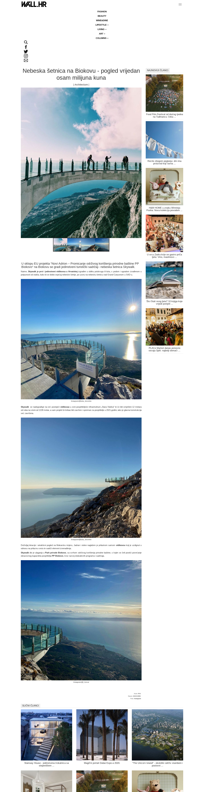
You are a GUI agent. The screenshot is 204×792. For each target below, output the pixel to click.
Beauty (102, 16)
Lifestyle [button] (101, 25)
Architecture (81, 84)
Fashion (102, 11)
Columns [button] (101, 38)
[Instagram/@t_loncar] (102, 245)
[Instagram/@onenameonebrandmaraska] (60, 245)
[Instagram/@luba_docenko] (74, 245)
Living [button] (101, 29)
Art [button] (101, 34)
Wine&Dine (102, 20)
